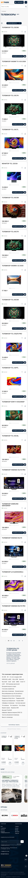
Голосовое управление (8, 688)
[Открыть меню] (26, 2)
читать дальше (10, 663)
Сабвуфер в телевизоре (8, 703)
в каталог (3, 732)
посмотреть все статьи (7, 772)
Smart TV (22, 681)
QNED (17, 681)
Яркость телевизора (7, 717)
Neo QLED (4, 681)
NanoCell (21, 679)
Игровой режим (19, 691)
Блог (2, 826)
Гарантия (17, 833)
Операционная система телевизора (11, 696)
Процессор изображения (8, 700)
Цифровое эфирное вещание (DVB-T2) (12, 712)
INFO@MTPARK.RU (5, 853)
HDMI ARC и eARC (6, 679)
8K (8, 677)
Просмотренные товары (14, 729)
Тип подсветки (14, 705)
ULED (3, 684)
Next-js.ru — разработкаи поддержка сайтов (10, 876)
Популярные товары (14, 724)
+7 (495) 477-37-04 (5, 851)
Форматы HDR (15, 707)
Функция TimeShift (7, 710)
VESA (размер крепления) (13, 684)
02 (11, 640)
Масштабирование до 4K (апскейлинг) (12, 693)
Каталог (16, 828)
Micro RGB (15, 679)
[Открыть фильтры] (2, 23)
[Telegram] (26, 856)
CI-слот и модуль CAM (16, 677)
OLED (9, 681)
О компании (3, 828)
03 (14, 640)
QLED (13, 681)
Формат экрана (6, 707)
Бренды (16, 829)
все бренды (4, 810)
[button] (14, 6)
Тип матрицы (5, 705)
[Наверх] (25, 866)
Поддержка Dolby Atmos (8, 698)
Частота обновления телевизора (10, 715)
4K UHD (4, 677)
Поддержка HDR (20, 698)
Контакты (3, 829)
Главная (17, 826)
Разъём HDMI (20, 700)
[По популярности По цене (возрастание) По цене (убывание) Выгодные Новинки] (14, 23)
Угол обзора (22, 705)
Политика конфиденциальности (5, 832)
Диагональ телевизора (8, 691)
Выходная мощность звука (9, 686)
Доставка (17, 831)
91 (19, 640)
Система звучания (20, 703)
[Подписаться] (22, 841)
